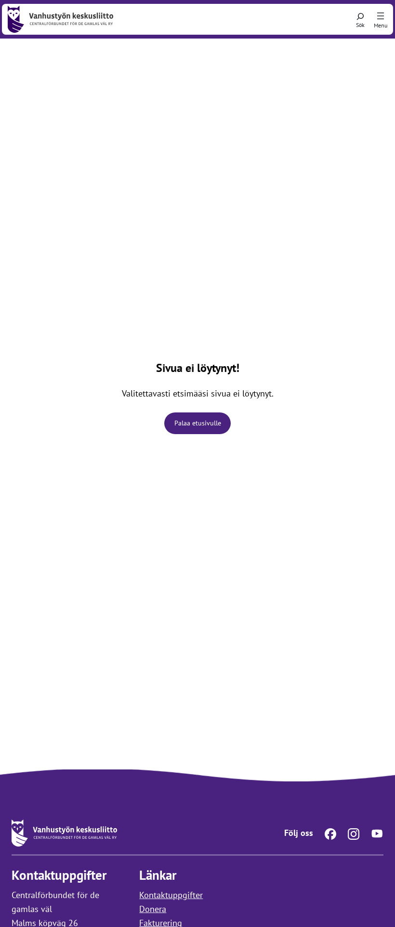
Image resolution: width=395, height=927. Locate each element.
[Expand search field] (360, 19)
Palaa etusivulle (197, 423)
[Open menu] (380, 16)
